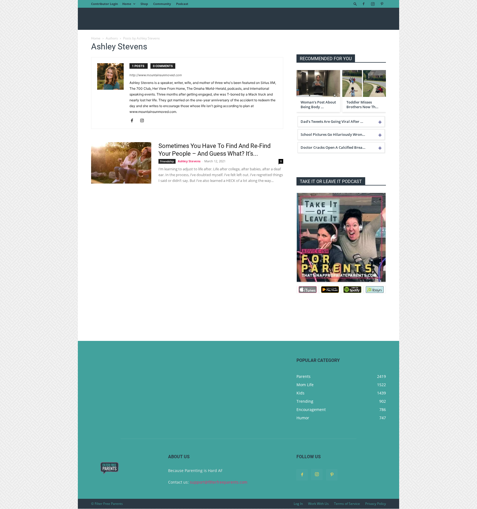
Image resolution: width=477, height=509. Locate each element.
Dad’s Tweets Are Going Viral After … (332, 121)
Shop (144, 4)
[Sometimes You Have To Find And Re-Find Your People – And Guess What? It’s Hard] (121, 163)
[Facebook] (363, 4)
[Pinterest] (382, 4)
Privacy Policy (375, 503)
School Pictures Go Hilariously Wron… (333, 134)
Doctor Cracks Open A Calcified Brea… (333, 147)
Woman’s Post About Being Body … (318, 105)
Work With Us (318, 503)
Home (126, 4)
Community (162, 4)
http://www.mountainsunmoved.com (155, 75)
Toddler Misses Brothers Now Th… (362, 105)
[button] (355, 4)
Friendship (167, 161)
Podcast (182, 4)
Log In (298, 503)
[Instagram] (373, 4)
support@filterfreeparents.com (218, 482)
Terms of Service (347, 503)
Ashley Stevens (189, 161)
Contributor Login (104, 4)
